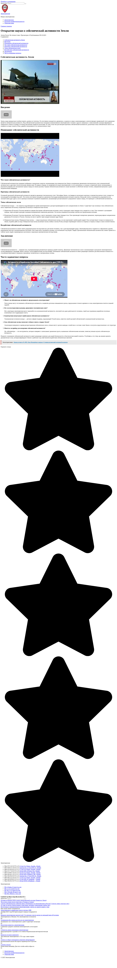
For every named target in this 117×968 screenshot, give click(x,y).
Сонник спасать (6, 944)
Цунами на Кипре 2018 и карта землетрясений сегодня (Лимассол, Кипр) (24, 900)
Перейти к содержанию (8, 1)
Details (38, 866)
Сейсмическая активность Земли (14, 40)
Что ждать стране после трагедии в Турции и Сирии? (17, 902)
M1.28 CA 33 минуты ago (12, 890)
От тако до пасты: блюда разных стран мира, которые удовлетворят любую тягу (25, 905)
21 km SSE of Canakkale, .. (28, 879)
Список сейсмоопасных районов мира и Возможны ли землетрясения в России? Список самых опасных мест (35, 903)
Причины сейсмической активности (15, 46)
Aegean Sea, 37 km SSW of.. (28, 876)
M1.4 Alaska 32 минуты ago (12, 887)
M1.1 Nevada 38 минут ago (12, 892)
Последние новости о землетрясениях (12, 925)
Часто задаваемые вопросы (12, 53)
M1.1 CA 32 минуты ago (11, 889)
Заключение (8, 51)
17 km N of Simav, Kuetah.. (28, 869)
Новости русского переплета (10, 935)
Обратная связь (9, 23)
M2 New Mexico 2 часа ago (12, 893)
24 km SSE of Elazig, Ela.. (27, 871)
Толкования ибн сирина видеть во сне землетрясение (17, 920)
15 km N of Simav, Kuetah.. (28, 877)
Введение (7, 41)
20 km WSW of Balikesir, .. (28, 881)
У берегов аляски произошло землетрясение (14, 930)
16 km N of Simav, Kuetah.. (28, 872)
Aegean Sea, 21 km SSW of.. (28, 868)
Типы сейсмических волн (12, 48)
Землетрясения (5, 13)
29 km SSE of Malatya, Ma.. (28, 874)
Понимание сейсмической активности (16, 43)
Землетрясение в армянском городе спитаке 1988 (16, 910)
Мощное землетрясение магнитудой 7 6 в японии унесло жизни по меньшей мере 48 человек (30, 915)
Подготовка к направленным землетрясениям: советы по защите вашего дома (25, 907)
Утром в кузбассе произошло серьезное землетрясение (18, 940)
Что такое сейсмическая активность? (15, 45)
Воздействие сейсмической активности (16, 50)
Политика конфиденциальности (14, 21)
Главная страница (6, 26)
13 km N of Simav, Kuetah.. (28, 866)
